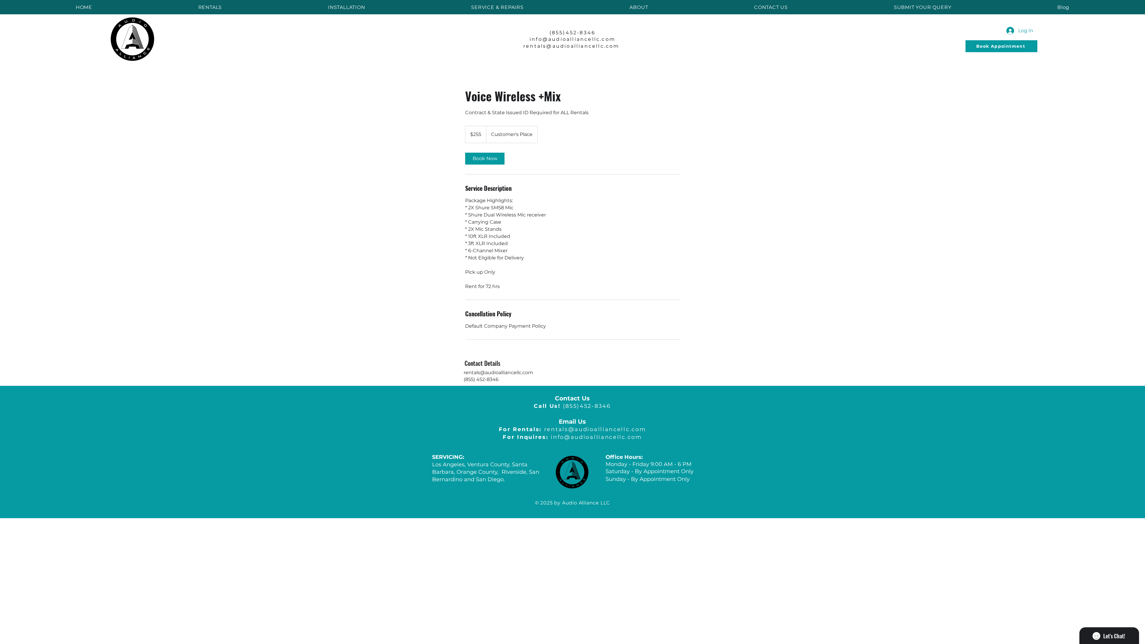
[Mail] (959, 46)
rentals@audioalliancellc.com (572, 46)
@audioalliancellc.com (578, 39)
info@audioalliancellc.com (572, 437)
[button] (210, 7)
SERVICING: (448, 457)
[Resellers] (459, 491)
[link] (485, 159)
